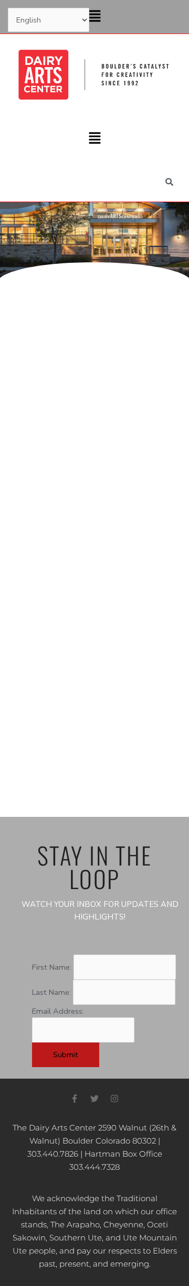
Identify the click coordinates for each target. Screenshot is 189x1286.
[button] (94, 16)
